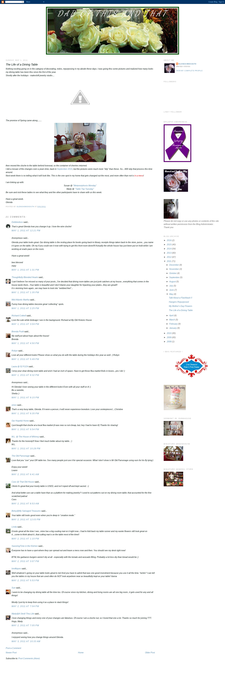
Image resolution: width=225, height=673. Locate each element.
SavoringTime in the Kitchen (25, 546)
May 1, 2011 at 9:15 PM (25, 397)
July (171, 286)
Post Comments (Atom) (29, 658)
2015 (169, 244)
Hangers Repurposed (179, 302)
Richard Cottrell (19, 316)
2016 (169, 240)
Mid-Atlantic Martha (20, 300)
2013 (169, 253)
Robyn (15, 351)
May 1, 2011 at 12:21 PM (26, 230)
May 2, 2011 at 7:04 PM (25, 606)
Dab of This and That (112, 13)
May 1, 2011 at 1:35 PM (25, 292)
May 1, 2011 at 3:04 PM (25, 324)
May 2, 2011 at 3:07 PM (25, 561)
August (172, 281)
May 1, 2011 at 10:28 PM (26, 448)
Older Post (150, 652)
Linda (14, 527)
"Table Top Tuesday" (84, 189)
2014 (169, 249)
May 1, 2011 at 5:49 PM (25, 359)
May (171, 294)
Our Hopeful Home (20, 421)
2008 (169, 341)
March (172, 320)
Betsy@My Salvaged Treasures (26, 511)
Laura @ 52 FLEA (20, 366)
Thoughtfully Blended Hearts (25, 277)
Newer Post (11, 652)
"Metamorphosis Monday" (85, 185)
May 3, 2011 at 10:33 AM (26, 641)
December (174, 265)
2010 (169, 333)
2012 (169, 257)
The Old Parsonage (21, 456)
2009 (169, 337)
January (173, 328)
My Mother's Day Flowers (180, 306)
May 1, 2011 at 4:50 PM (25, 343)
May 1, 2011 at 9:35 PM (25, 413)
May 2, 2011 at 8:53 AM (25, 503)
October (173, 273)
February (173, 324)
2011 (169, 261)
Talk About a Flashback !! (180, 298)
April (171, 315)
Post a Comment (13, 648)
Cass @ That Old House (23, 482)
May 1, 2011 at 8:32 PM (25, 375)
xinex (14, 405)
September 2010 (64, 169)
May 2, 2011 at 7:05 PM (25, 625)
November (174, 269)
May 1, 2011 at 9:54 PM (25, 429)
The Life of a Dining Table (181, 310)
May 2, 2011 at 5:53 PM (25, 580)
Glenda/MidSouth (187, 64)
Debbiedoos (17, 222)
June (171, 290)
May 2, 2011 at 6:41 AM (25, 474)
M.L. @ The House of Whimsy (25, 437)
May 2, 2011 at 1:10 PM (25, 539)
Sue (13, 588)
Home (81, 652)
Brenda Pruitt (18, 331)
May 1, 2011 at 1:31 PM (25, 270)
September (174, 277)
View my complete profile (189, 71)
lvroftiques (16, 568)
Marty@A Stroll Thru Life (23, 614)
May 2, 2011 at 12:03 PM (26, 519)
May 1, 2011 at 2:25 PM (25, 308)
